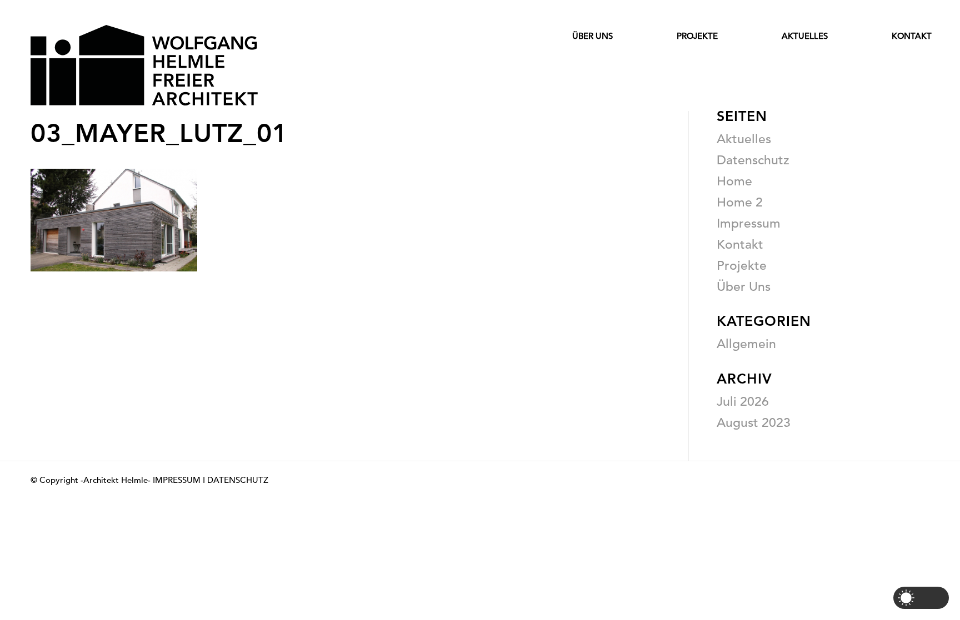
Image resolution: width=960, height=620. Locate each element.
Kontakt (740, 244)
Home (734, 181)
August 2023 (754, 422)
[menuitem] (560, 57)
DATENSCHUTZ (237, 480)
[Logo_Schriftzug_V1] (144, 65)
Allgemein (746, 343)
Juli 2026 (743, 401)
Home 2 (740, 202)
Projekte (742, 265)
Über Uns (744, 286)
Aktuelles (744, 139)
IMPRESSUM (177, 480)
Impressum (749, 223)
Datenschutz (753, 160)
